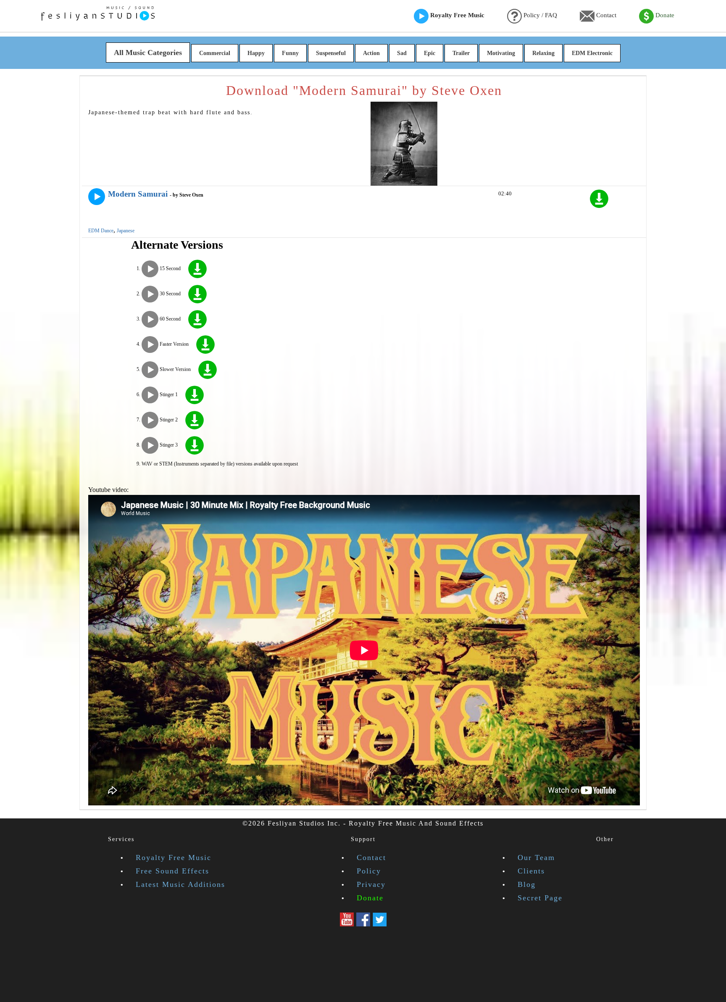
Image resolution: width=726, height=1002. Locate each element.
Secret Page (540, 898)
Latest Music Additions (180, 884)
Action (371, 53)
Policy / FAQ (539, 15)
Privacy (371, 884)
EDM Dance (100, 231)
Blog (527, 884)
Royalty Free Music (456, 15)
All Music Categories (148, 52)
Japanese (125, 231)
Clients (531, 871)
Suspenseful (331, 53)
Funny (290, 53)
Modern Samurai (138, 193)
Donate (664, 15)
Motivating (501, 53)
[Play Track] (96, 196)
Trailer (461, 53)
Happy (256, 53)
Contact (605, 15)
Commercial (214, 53)
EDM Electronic (592, 53)
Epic (429, 53)
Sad (402, 53)
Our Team (536, 857)
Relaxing (543, 53)
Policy (369, 871)
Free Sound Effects (172, 871)
